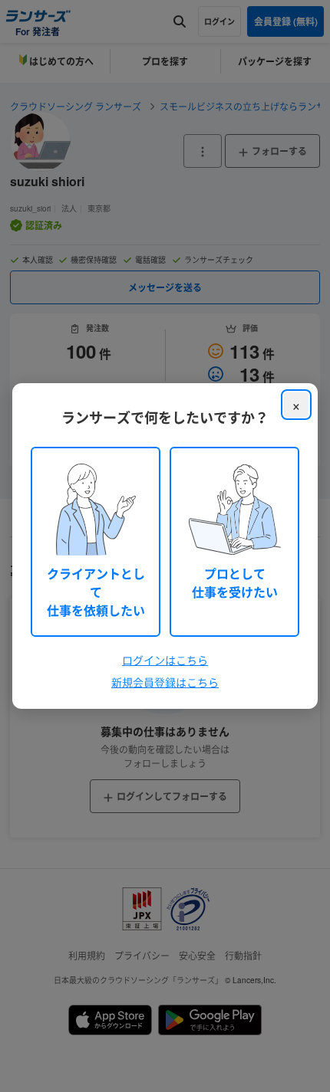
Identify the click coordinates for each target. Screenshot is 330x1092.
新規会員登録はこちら (165, 682)
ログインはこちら (165, 659)
